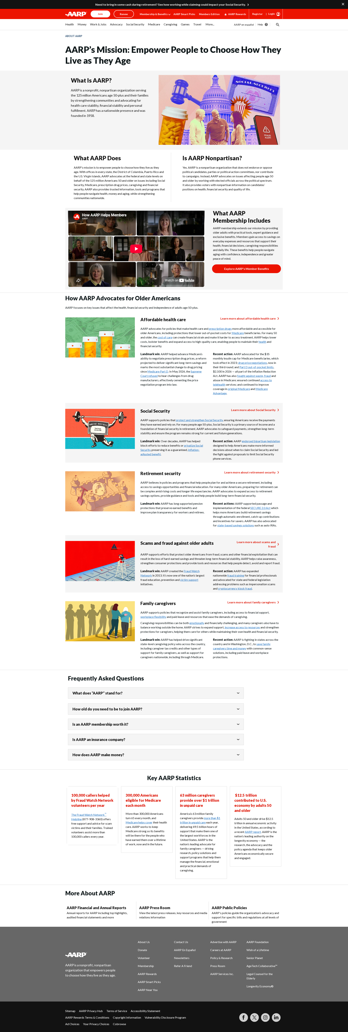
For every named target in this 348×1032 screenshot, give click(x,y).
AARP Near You (148, 990)
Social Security (155, 411)
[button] (277, 24)
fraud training (235, 575)
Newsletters (181, 958)
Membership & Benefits (154, 14)
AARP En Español (185, 950)
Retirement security (160, 473)
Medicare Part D (157, 371)
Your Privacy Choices (96, 1024)
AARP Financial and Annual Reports (96, 908)
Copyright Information (127, 1017)
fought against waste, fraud (254, 375)
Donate (142, 950)
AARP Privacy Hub (91, 1011)
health (262, 341)
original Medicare (239, 389)
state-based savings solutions (235, 525)
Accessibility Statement (145, 1011)
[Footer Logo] (90, 954)
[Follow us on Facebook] (243, 1017)
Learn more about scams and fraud (256, 544)
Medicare (238, 333)
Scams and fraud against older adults (177, 543)
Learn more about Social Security (253, 410)
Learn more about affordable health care (248, 318)
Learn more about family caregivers (251, 602)
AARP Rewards (237, 14)
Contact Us (181, 942)
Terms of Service (116, 1011)
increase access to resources (242, 627)
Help (260, 24)
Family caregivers (158, 603)
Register (257, 13)
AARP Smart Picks (184, 14)
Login (271, 13)
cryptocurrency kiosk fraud (235, 588)
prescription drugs (220, 328)
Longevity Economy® (260, 986)
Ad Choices (72, 1024)
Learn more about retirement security (250, 472)
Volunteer (144, 958)
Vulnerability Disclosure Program (165, 1017)
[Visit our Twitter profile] (254, 1017)
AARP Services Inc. (222, 974)
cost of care (165, 337)
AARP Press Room (154, 908)
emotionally (196, 623)
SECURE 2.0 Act (260, 508)
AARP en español (244, 24)
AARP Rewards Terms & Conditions (87, 1017)
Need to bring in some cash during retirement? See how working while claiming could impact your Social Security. (170, 4)
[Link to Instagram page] (265, 1017)
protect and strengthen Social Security (199, 420)
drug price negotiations (252, 362)
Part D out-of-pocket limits (256, 367)
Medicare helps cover (139, 822)
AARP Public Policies (229, 908)
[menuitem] (69, 26)
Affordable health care (163, 319)
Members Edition (209, 14)
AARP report (253, 831)
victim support (189, 579)
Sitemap (70, 1011)
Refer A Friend (183, 966)
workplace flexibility (153, 616)
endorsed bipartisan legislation (261, 441)
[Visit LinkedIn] (276, 1017)
